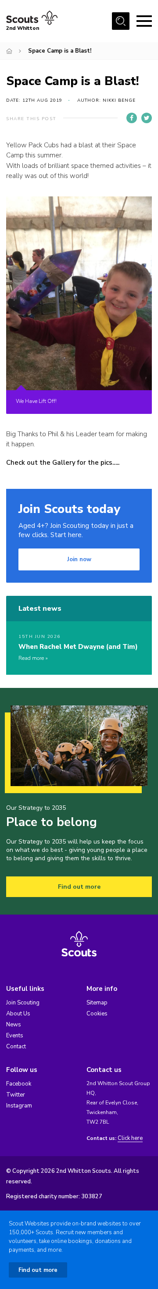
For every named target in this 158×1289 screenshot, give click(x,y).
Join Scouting (23, 1003)
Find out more (79, 887)
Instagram (19, 1106)
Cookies (97, 1014)
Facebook (18, 1084)
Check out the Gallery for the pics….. (62, 462)
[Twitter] (146, 118)
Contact (16, 1046)
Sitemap (97, 1003)
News (13, 1025)
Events (14, 1036)
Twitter (15, 1095)
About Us (18, 1014)
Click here (130, 1138)
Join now (79, 559)
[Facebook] (131, 118)
